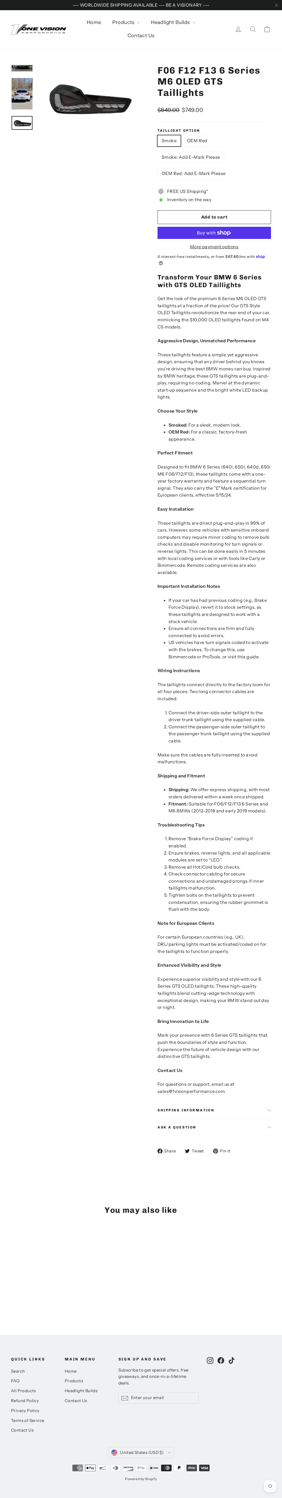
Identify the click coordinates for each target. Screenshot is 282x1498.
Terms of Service (27, 1420)
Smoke (169, 140)
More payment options (214, 246)
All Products (23, 1390)
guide (252, 656)
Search (18, 1371)
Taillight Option (179, 130)
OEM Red (197, 140)
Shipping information (186, 1110)
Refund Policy (25, 1400)
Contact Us (141, 36)
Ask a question (177, 1127)
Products (124, 22)
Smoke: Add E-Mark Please (191, 157)
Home (94, 22)
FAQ (15, 1380)
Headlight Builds (171, 22)
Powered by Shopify (141, 1479)
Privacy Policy (25, 1410)
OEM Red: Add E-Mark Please (194, 173)
